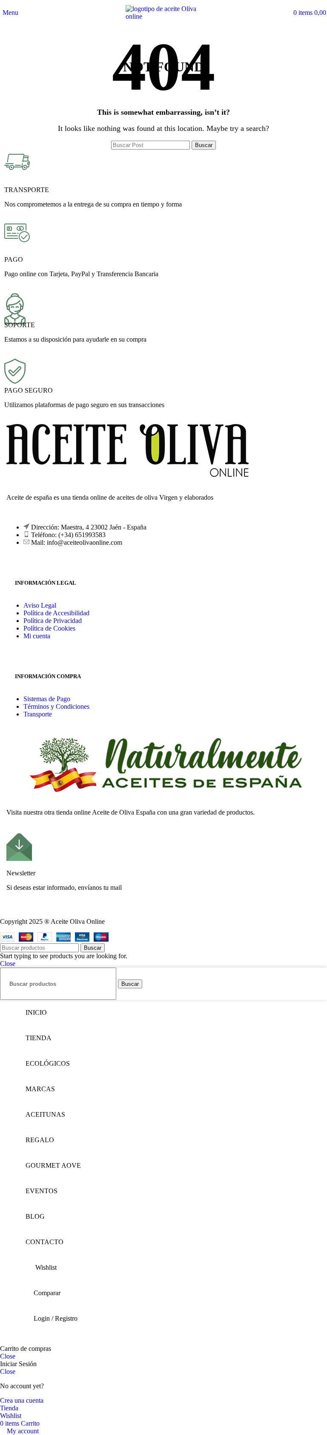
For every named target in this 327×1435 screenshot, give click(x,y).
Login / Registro (55, 1318)
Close (7, 963)
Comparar (47, 1292)
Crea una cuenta (21, 1400)
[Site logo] (164, 16)
